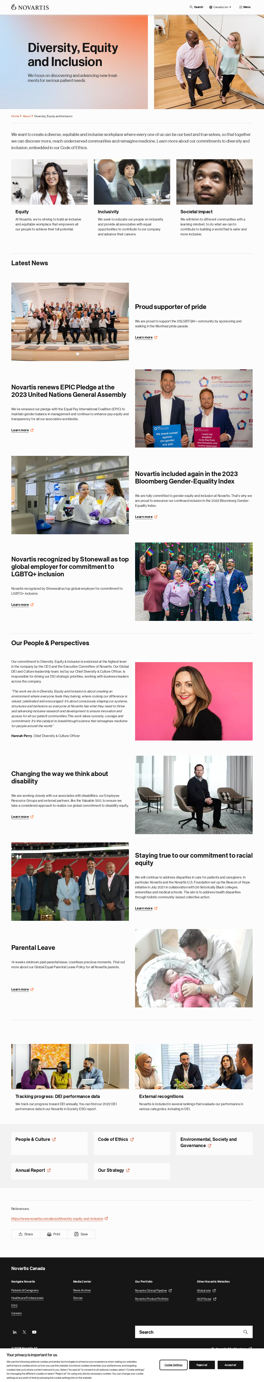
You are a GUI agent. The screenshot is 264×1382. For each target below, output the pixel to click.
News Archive (82, 1289)
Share (28, 1234)
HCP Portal (204, 1298)
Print (56, 1234)
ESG (14, 1305)
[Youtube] (34, 1331)
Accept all (230, 1364)
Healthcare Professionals (27, 1297)
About (27, 115)
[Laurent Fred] (194, 794)
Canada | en (220, 7)
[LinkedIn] (14, 1331)
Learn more (144, 337)
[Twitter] (24, 1331)
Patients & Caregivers (25, 1289)
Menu (247, 7)
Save (84, 1234)
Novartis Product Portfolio (152, 1298)
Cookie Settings (174, 1364)
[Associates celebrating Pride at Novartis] (194, 581)
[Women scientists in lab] (70, 494)
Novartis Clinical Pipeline (151, 1289)
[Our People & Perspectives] (194, 701)
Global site (204, 1289)
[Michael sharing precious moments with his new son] (194, 967)
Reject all (202, 1364)
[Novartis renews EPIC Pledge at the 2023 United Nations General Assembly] (194, 408)
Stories (78, 1297)
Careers (16, 1312)
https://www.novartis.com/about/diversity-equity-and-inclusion (57, 1218)
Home (15, 115)
